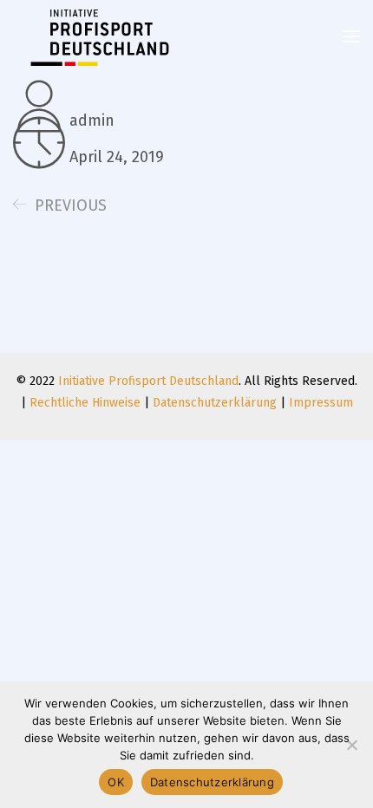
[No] (351, 744)
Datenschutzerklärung (215, 402)
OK (116, 782)
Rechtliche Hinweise (85, 402)
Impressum (321, 402)
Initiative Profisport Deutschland (148, 381)
